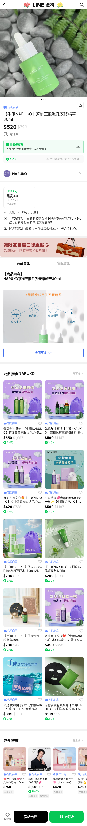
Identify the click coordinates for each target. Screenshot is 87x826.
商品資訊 (23, 263)
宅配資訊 (63, 263)
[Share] (80, 105)
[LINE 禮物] (43, 5)
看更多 (76, 373)
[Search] (82, 4)
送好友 (69, 817)
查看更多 (41, 352)
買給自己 (30, 817)
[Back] (5, 4)
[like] (40, 423)
